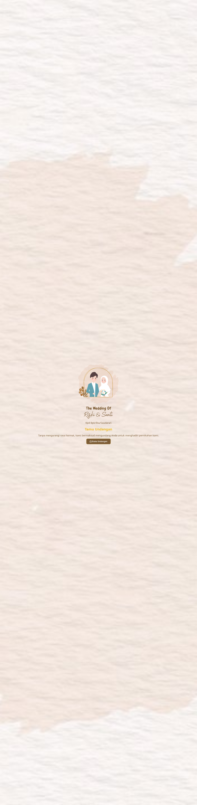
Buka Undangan (99, 441)
